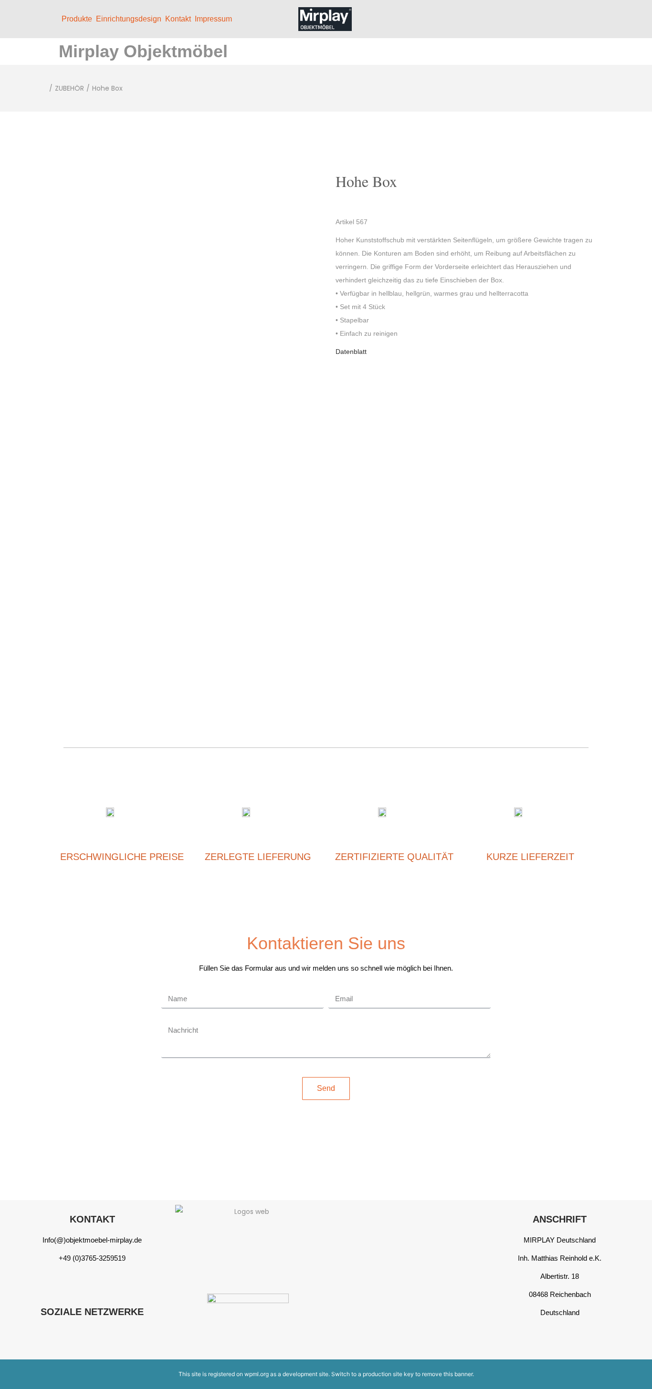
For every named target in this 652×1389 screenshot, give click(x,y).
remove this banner (447, 1374)
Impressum (213, 19)
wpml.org (256, 1374)
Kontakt (178, 19)
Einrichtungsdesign (128, 19)
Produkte (77, 19)
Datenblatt (351, 351)
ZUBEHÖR (69, 88)
